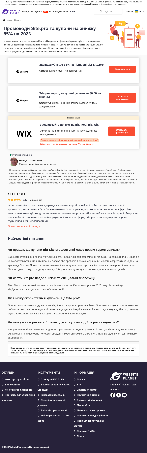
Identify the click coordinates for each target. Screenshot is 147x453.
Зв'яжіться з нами (87, 390)
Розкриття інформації (89, 400)
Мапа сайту (83, 405)
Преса (80, 436)
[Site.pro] (73, 70)
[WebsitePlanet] (4, 20)
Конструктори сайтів (17, 379)
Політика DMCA (86, 431)
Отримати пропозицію (122, 97)
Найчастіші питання (88, 395)
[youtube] (124, 395)
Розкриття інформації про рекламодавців (108, 4)
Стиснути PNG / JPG (52, 379)
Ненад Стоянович (30, 160)
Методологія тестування (91, 410)
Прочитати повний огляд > (24, 226)
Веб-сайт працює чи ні (54, 410)
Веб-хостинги (13, 384)
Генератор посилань (53, 395)
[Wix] (73, 132)
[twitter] (118, 395)
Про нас (81, 379)
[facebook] (112, 395)
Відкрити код (122, 69)
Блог (80, 384)
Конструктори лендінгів (18, 390)
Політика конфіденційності (92, 415)
